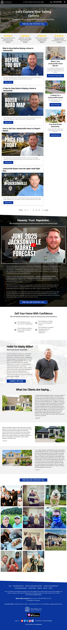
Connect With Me (16, 381)
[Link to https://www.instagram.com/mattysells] (30, 621)
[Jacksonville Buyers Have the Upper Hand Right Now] (22, 184)
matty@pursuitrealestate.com (56, 604)
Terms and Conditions (47, 620)
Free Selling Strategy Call (33, 24)
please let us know (37, 594)
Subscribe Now (55, 135)
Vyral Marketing (38, 624)
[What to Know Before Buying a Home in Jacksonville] (22, 64)
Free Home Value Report (55, 75)
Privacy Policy (38, 620)
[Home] (6, 1)
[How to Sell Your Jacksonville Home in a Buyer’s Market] (22, 144)
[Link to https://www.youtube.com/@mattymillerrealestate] (22, 621)
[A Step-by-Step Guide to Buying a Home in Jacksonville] (22, 104)
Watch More (8, 82)
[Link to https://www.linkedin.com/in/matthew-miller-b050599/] (27, 621)
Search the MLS (55, 104)
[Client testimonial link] (17, 403)
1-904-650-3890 (57, 2)
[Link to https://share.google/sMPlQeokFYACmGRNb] (32, 621)
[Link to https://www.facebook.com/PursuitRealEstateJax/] (25, 621)
